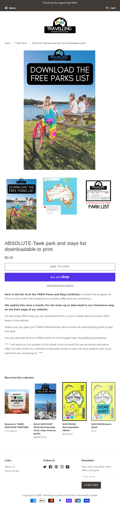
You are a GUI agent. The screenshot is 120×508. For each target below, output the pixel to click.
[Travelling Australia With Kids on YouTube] (67, 467)
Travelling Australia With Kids (59, 495)
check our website (33, 348)
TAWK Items (21, 43)
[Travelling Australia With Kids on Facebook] (50, 467)
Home (7, 43)
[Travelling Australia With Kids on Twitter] (45, 467)
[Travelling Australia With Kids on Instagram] (62, 467)
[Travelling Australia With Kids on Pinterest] (56, 467)
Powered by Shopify (87, 495)
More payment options (60, 285)
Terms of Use (12, 471)
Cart (112, 8)
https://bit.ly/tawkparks (92, 337)
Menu (12, 8)
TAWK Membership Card (51, 327)
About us (10, 466)
